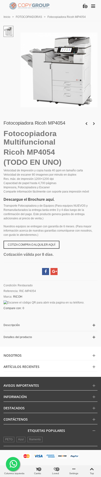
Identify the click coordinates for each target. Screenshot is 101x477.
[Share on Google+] (54, 271)
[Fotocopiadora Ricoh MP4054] (58, 112)
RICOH (17, 296)
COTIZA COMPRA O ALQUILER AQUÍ (31, 244)
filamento (35, 439)
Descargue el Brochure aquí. (29, 199)
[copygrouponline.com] (29, 6)
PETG (9, 439)
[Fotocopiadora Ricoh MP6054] (93, 123)
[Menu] (93, 5)
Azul (21, 439)
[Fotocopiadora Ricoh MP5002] (86, 123)
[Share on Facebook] (45, 271)
